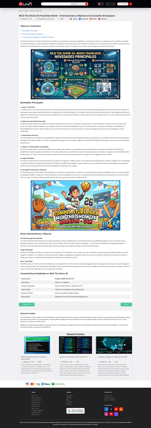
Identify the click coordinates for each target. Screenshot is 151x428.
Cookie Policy (35, 404)
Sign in (120, 4)
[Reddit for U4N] (121, 409)
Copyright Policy (36, 400)
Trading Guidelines (37, 410)
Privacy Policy (35, 402)
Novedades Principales (29, 31)
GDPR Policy (35, 406)
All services (74, 3)
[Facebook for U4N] (106, 409)
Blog (26, 11)
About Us (34, 395)
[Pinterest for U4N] (111, 414)
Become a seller (110, 4)
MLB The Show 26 (35, 11)
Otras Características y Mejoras (32, 34)
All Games (69, 395)
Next (126, 304)
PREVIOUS (26, 304)
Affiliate (68, 398)
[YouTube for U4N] (116, 409)
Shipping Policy (36, 412)
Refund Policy (35, 414)
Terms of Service (36, 398)
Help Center (35, 408)
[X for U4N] (111, 409)
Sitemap (68, 404)
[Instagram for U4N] (106, 414)
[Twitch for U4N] (116, 414)
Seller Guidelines (109, 398)
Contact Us (107, 395)
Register (125, 4)
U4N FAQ (69, 402)
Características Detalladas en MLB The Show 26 (37, 37)
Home (21, 11)
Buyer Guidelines (109, 400)
